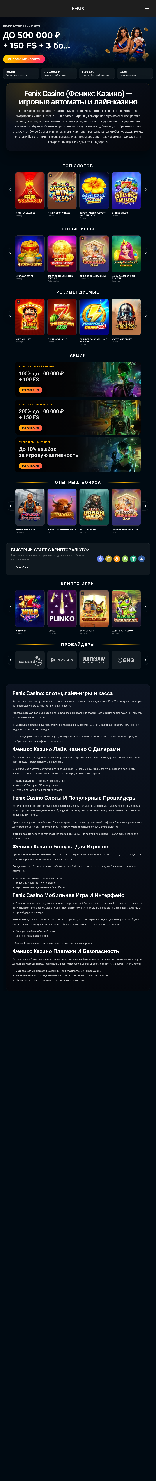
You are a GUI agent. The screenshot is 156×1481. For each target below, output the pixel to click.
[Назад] (11, 189)
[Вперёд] (145, 189)
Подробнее (22, 567)
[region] (78, 195)
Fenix (78, 8)
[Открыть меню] (147, 8)
